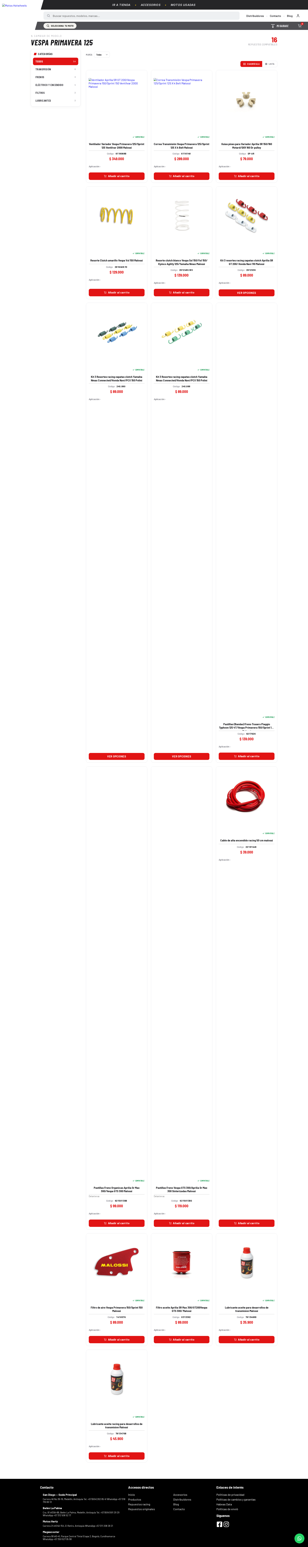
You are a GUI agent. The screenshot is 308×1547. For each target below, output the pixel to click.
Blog (290, 15)
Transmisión (55, 69)
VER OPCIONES (246, 292)
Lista (271, 63)
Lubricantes (55, 100)
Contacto (275, 15)
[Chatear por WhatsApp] (299, 1538)
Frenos (55, 77)
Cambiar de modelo (48, 36)
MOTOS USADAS (183, 5)
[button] (117, 176)
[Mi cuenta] (298, 16)
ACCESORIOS (151, 5)
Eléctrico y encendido (55, 84)
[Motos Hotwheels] (21, 15)
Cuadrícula (253, 63)
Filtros (55, 92)
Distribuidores (255, 15)
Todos (55, 61)
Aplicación (94, 166)
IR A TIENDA (121, 5)
